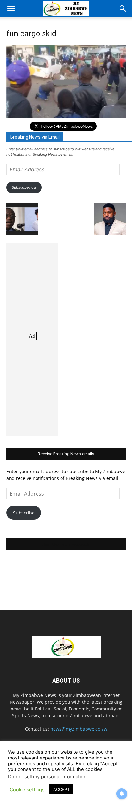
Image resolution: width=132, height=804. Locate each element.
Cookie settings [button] (27, 789)
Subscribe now (24, 187)
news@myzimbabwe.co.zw (78, 729)
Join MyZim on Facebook (66, 544)
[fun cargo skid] (66, 116)
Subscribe (24, 513)
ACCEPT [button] (61, 789)
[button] (11, 8)
